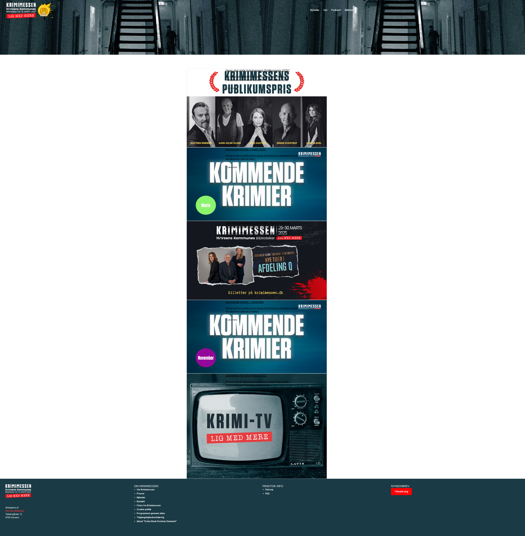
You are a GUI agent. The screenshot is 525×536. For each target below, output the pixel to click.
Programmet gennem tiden (151, 513)
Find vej (269, 489)
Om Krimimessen (145, 489)
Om (325, 10)
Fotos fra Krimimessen (149, 505)
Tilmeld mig (401, 491)
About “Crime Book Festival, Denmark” (157, 521)
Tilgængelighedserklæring (150, 517)
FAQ (267, 493)
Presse (140, 493)
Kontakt (141, 501)
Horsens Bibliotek (14, 511)
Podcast (336, 10)
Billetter (349, 10)
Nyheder (314, 10)
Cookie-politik (144, 509)
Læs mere (232, 88)
